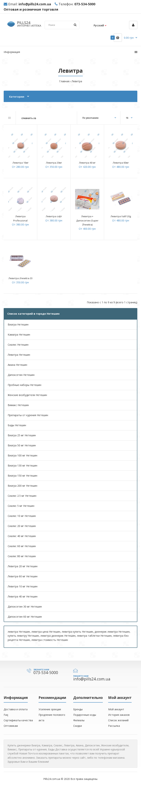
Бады (51, 749)
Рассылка (114, 725)
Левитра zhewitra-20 (20, 278)
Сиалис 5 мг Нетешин (21, 506)
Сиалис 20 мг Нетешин (22, 526)
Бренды (78, 709)
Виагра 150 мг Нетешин (22, 475)
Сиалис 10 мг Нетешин (22, 516)
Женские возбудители (115, 745)
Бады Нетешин (17, 425)
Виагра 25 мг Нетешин (22, 435)
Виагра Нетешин (18, 324)
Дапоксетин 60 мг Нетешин (25, 616)
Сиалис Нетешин (18, 344)
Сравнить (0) (28, 118)
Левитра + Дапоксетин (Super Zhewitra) (87, 220)
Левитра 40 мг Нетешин (22, 596)
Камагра (47, 745)
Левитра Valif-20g (121, 216)
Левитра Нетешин (19, 354)
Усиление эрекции (50, 709)
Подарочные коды (84, 715)
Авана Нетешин (17, 364)
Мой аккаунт (116, 709)
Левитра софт (54, 216)
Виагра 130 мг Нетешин (22, 465)
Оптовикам (11, 725)
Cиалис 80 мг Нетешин (22, 556)
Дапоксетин (92, 745)
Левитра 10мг (20, 162)
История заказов (119, 715)
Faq (6, 715)
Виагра (35, 745)
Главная (64, 81)
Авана (79, 745)
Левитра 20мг (54, 162)
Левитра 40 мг (87, 162)
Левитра (77, 81)
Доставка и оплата (16, 709)
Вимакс (12, 749)
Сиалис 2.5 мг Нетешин (22, 495)
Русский (99, 25)
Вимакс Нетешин (18, 405)
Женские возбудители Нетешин (27, 395)
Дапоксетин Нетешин (21, 375)
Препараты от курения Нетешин (28, 415)
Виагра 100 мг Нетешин (22, 455)
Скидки (77, 725)
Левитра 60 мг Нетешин (22, 576)
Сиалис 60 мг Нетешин (22, 546)
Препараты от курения (32, 749)
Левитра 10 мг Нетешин (22, 586)
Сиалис (58, 745)
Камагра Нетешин (19, 334)
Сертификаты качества (18, 720)
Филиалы (78, 720)
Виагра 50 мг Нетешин (22, 445)
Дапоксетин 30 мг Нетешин (25, 606)
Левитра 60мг (121, 162)
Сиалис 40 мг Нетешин (22, 536)
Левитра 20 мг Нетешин (22, 566)
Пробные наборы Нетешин (24, 385)
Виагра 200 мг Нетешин (22, 485)
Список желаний (118, 720)
